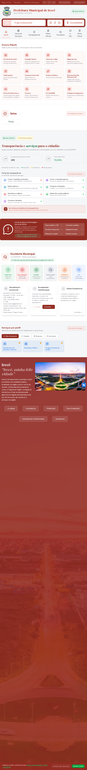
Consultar (47, 307)
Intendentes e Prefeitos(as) (33, 419)
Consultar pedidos (72, 225)
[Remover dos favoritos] (19, 343)
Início (6, 35)
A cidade (11, 408)
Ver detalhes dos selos (75, 113)
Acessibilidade (76, 23)
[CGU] (11, 122)
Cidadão (26, 336)
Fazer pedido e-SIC (52, 225)
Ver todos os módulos (75, 174)
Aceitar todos (78, 766)
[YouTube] (59, 23)
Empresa (39, 336)
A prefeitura (31, 408)
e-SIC (70, 34)
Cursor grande (79, 2)
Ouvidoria (61, 35)
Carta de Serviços (18, 34)
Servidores (52, 336)
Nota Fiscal (79, 34)
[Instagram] (50, 23)
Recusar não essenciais (61, 766)
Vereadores (60, 419)
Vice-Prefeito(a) (73, 408)
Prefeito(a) (51, 408)
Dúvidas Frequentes (52, 229)
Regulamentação (72, 229)
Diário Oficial (48, 34)
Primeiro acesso (71, 234)
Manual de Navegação (31, 2)
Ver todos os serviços (75, 328)
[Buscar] (7, 23)
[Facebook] (55, 23)
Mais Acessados (11, 336)
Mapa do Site (6, 2)
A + (54, 2)
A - (45, 2)
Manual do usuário (51, 234)
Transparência (34, 35)
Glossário (17, 2)
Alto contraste (65, 2)
